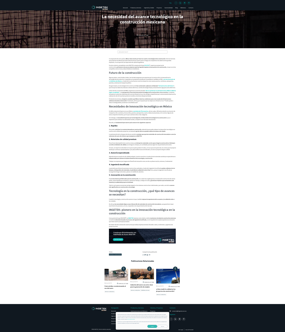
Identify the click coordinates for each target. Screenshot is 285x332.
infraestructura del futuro (166, 86)
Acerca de (125, 7)
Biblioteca (183, 7)
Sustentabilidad (169, 7)
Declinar (162, 326)
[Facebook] (175, 2)
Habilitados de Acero (145, 290)
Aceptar (152, 326)
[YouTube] (184, 2)
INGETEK (130, 218)
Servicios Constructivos (115, 254)
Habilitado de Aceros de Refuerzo (139, 311)
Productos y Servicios (135, 7)
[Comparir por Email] (149, 255)
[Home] (100, 9)
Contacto (191, 7)
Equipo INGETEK (109, 283)
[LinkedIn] (180, 2)
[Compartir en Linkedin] (147, 255)
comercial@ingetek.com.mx (179, 311)
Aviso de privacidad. (131, 319)
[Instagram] (188, 2)
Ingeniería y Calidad (149, 7)
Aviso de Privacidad (189, 329)
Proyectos (159, 7)
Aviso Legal (180, 329)
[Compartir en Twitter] (145, 255)
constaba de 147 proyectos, (141, 111)
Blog (176, 7)
